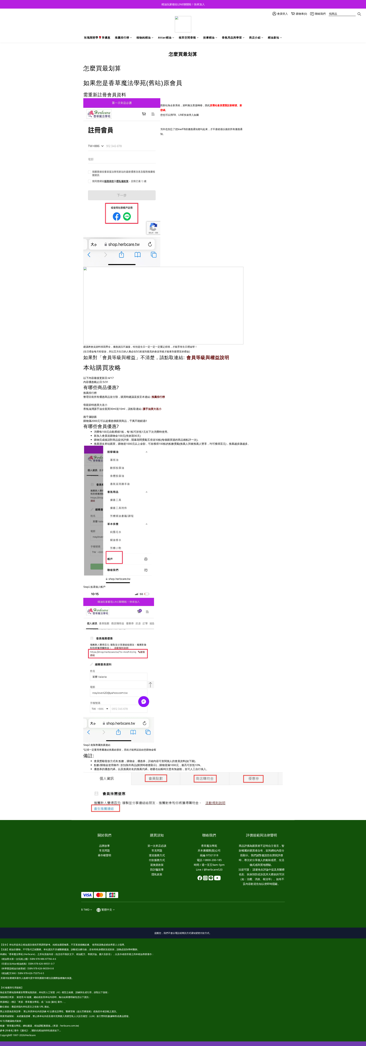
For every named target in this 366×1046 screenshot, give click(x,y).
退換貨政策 (157, 865)
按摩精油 (209, 37)
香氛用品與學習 (232, 37)
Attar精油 (165, 37)
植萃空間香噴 (187, 37)
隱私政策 (157, 874)
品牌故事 (104, 845)
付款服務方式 (157, 860)
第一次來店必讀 (157, 845)
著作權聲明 (104, 855)
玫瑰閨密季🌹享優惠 (97, 37)
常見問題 (104, 850)
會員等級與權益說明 (207, 357)
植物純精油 (143, 37)
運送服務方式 (157, 855)
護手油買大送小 (152, 409)
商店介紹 (255, 37)
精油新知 (273, 37)
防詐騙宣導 (157, 869)
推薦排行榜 (122, 37)
